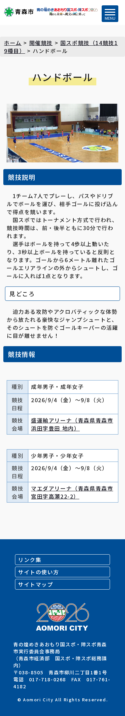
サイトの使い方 (38, 572)
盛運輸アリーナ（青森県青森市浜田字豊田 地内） (72, 424)
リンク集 (29, 560)
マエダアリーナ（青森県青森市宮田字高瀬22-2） (72, 492)
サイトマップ (35, 584)
